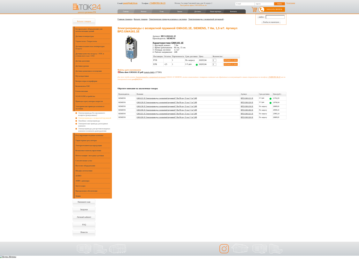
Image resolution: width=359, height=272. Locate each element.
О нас (162, 11)
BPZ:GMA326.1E (247, 117)
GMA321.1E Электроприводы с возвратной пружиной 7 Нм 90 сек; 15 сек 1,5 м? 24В (167, 114)
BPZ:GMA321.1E (247, 114)
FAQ (84, 225)
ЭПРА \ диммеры (82, 181)
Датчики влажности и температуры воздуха (89, 47)
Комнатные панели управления (88, 150)
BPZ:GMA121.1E (247, 98)
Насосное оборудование (85, 166)
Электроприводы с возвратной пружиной (94, 118)
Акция (78, 196)
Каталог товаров (84, 21)
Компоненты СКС (82, 86)
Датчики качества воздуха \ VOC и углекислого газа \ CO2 (89, 55)
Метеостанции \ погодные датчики (89, 156)
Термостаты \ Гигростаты (86, 41)
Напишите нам (84, 202)
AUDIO (78, 176)
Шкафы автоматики (83, 171)
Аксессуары (80, 186)
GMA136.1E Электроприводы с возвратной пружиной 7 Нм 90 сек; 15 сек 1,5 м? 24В (167, 106)
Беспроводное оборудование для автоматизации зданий (88, 30)
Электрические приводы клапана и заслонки (89, 107)
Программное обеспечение (86, 191)
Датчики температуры (84, 36)
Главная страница (125, 19)
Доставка (197, 11)
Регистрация (290, 3)
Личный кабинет (84, 217)
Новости (84, 232)
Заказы (179, 11)
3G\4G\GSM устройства (85, 96)
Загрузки (84, 209)
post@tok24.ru (130, 3)
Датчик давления (82, 61)
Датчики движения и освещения (88, 71)
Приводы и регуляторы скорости (89, 101)
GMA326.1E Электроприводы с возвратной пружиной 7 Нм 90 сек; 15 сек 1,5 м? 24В (167, 117)
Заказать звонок (274, 9)
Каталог (144, 11)
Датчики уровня (82, 66)
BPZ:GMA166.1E (247, 110)
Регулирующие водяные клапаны (89, 135)
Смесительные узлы (83, 161)
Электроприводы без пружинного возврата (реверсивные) (91, 114)
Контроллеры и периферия (86, 81)
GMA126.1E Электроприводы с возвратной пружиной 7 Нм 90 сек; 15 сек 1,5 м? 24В (167, 102)
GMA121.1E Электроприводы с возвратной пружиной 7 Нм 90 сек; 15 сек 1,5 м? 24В (167, 98)
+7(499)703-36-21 (157, 3)
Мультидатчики (82, 76)
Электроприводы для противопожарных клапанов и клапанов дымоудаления (94, 130)
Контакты (233, 11)
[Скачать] (119, 73)
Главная (126, 11)
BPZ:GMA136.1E (247, 106)
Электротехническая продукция (88, 145)
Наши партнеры (215, 11)
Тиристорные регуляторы (86, 140)
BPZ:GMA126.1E (247, 102)
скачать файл (149, 72)
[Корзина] (254, 9)
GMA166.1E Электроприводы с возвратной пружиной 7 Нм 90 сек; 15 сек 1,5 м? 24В (167, 110)
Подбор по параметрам (271, 22)
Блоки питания (81, 91)
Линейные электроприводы (89, 121)
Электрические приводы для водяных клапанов (93, 125)
